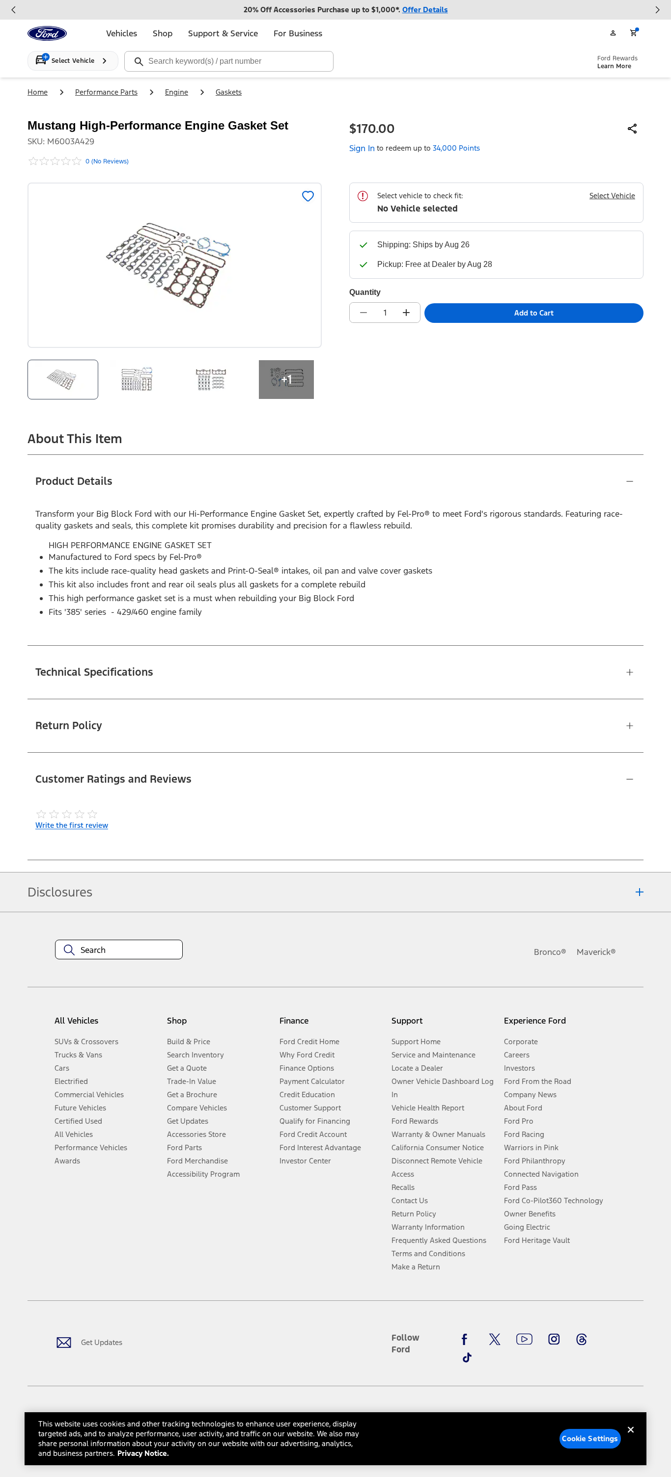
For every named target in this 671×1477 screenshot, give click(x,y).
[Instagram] (554, 1339)
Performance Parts (106, 92)
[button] (219, 1025)
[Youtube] (524, 1339)
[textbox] (118, 950)
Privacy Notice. (143, 1453)
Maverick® (596, 952)
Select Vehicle (612, 195)
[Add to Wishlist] (308, 196)
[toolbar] (335, 10)
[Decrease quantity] (363, 312)
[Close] (631, 1438)
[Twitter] (495, 1339)
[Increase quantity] (406, 312)
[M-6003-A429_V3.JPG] (212, 379)
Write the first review (71, 825)
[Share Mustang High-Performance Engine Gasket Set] (632, 128)
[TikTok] (467, 1357)
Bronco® (550, 952)
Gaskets (229, 92)
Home (38, 92)
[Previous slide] (14, 10)
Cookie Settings (590, 1438)
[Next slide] (657, 10)
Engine (176, 92)
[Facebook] (467, 1339)
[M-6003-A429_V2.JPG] (137, 379)
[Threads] (581, 1339)
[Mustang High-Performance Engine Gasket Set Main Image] (63, 379)
